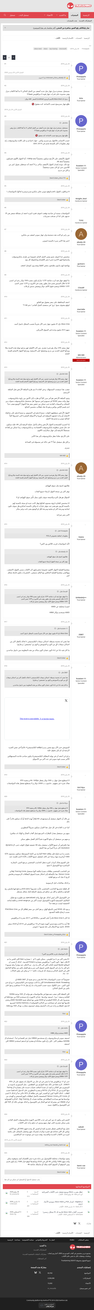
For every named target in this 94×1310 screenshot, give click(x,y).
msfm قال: (64, 1028)
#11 (5, 318)
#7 (5, 229)
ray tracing (53, 49)
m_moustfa (52, 1288)
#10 (5, 296)
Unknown (13, 1204)
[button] (57, 15)
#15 (5, 524)
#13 (5, 367)
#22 (5, 1021)
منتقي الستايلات (83, 1240)
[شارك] (8, 63)
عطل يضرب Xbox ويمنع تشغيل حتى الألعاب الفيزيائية (62, 1192)
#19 (5, 775)
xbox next (38, 49)
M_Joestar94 (14, 1194)
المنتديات (74, 15)
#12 (5, 342)
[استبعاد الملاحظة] (5, 28)
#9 (5, 275)
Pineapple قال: (62, 531)
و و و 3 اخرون (52, 78)
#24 (5, 1114)
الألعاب (61, 1194)
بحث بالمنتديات (72, 21)
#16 (5, 585)
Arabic (72, 1240)
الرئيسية (86, 15)
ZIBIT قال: (64, 672)
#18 (5, 666)
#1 (5, 64)
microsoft (62, 49)
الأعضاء (50, 15)
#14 (5, 463)
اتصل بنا (52, 1240)
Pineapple (85, 49)
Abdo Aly (13, 1214)
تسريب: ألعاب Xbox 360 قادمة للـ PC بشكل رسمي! (63, 1212)
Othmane (79, 1214)
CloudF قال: (63, 591)
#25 (5, 1153)
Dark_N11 (79, 1207)
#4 (5, 153)
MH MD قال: (63, 374)
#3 (5, 116)
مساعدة (17, 1240)
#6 (5, 207)
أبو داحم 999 (78, 1194)
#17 (5, 622)
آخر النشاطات (41, 1258)
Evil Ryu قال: (63, 803)
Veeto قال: (64, 949)
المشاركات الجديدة (85, 21)
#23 (5, 1060)
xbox (45, 49)
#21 (5, 942)
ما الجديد (62, 15)
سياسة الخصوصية (28, 1240)
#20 (5, 796)
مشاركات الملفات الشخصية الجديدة (34, 1254)
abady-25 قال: (63, 552)
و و (54, 934)
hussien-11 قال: (62, 628)
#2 (5, 85)
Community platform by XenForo (47, 1300)
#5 (5, 186)
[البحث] (4, 15)
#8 (5, 251)
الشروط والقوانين (41, 1240)
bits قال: (65, 123)
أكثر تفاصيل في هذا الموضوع (44, 28)
